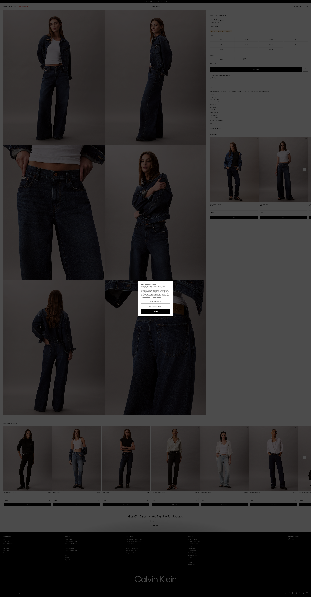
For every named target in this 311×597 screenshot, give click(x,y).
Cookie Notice (146, 297)
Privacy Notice (157, 297)
